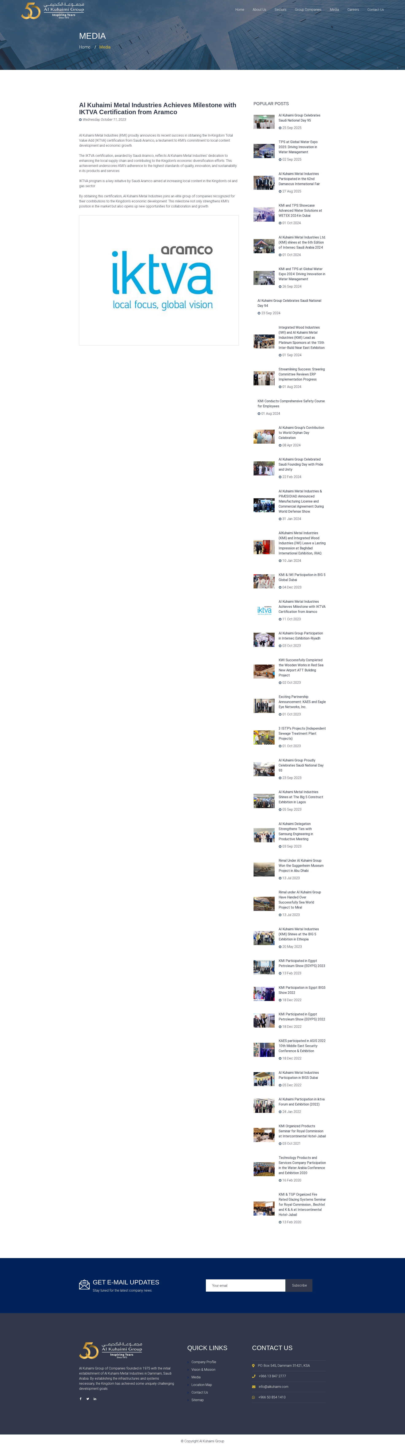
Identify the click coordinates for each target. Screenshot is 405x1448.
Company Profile (204, 1362)
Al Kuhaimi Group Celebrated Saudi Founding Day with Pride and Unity (301, 464)
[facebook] (80, 1398)
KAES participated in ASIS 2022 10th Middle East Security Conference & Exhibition (302, 1046)
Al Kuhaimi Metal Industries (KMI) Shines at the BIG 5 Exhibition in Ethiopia (299, 934)
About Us (259, 10)
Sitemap (198, 1400)
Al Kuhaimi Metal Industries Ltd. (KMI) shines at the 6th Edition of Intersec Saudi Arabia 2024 (302, 242)
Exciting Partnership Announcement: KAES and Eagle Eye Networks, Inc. (302, 702)
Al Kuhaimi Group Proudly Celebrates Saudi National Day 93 (301, 765)
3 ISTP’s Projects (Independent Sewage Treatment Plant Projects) (302, 733)
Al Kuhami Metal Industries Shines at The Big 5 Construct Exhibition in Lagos (301, 797)
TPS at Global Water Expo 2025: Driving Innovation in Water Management (298, 147)
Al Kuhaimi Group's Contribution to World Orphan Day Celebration (301, 433)
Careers (353, 10)
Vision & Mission (203, 1370)
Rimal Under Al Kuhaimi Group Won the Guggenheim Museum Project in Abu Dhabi (301, 866)
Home (239, 10)
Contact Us (375, 10)
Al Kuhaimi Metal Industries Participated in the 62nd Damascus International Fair (299, 179)
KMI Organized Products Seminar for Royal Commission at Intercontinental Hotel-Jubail (302, 1131)
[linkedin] (94, 1398)
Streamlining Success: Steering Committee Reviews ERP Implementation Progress (302, 374)
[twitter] (87, 1398)
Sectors (280, 10)
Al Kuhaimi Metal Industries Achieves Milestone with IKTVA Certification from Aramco (302, 607)
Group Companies (308, 10)
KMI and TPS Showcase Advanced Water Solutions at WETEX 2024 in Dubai (300, 210)
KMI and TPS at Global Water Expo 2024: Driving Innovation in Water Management (302, 274)
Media (334, 10)
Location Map (202, 1385)
